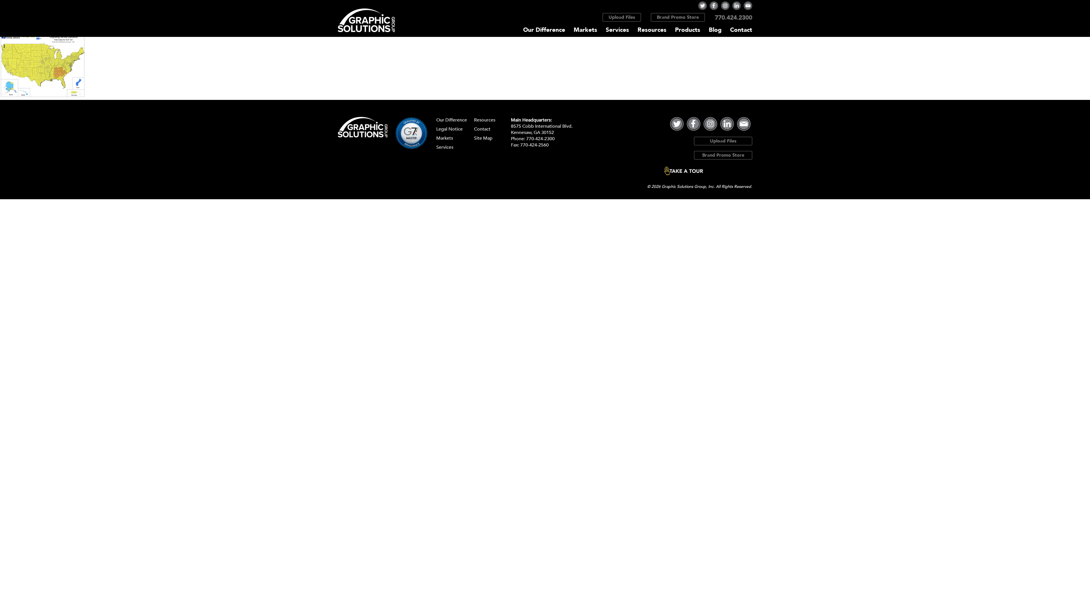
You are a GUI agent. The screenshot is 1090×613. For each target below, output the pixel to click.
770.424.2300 (733, 18)
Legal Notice (449, 129)
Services (617, 30)
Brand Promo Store (678, 17)
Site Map (483, 138)
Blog (715, 30)
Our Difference (544, 30)
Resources (652, 30)
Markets (585, 30)
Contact (741, 30)
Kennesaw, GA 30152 (532, 132)
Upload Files (622, 17)
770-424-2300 (540, 139)
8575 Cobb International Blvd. (542, 126)
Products (687, 30)
